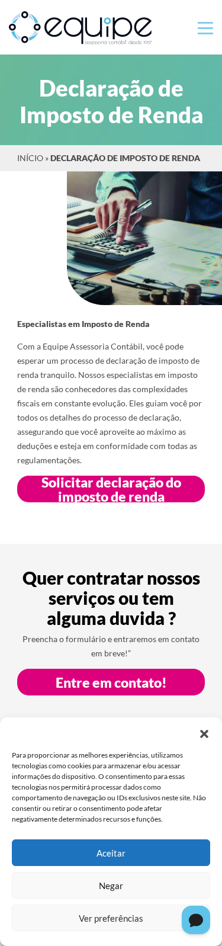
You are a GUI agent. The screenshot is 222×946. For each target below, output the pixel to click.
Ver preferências (111, 918)
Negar (111, 885)
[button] (204, 732)
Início (30, 158)
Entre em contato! (111, 682)
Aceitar (111, 853)
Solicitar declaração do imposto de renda (111, 489)
